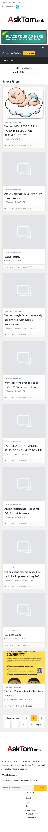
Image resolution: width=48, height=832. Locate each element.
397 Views (10, 645)
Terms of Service (32, 817)
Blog (27, 806)
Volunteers (9, 60)
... (15, 724)
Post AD (30, 53)
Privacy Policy (31, 814)
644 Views (10, 461)
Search (4, 2)
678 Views (10, 398)
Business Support (14, 634)
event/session (12, 256)
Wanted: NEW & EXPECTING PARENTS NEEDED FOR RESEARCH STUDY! (20, 131)
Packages (21, 2)
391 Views (10, 335)
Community (8, 122)
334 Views (10, 524)
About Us (12, 2)
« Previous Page (12, 718)
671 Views (10, 267)
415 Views (10, 208)
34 (23, 724)
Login (6, 53)
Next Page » (36, 724)
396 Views (10, 587)
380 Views (10, 146)
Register (17, 53)
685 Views (10, 706)
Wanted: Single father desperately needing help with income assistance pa (23, 320)
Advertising (30, 810)
